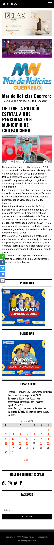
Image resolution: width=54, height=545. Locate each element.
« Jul (26, 460)
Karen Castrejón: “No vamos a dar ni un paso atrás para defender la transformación (27, 410)
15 (48, 438)
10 (13, 438)
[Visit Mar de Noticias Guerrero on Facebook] (20, 483)
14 (41, 438)
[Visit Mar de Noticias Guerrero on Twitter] (15, 483)
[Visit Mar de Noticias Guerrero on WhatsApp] (4, 483)
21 (41, 443)
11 (20, 438)
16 (6, 443)
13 (34, 438)
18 (20, 443)
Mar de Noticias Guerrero (27, 95)
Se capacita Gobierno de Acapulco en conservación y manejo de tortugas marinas (27, 400)
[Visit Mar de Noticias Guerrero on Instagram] (10, 483)
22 (48, 443)
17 (13, 443)
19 (27, 443)
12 (27, 438)
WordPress (31, 540)
